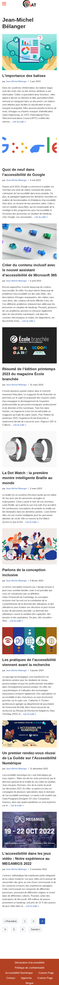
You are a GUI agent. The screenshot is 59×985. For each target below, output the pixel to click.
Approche (26, 978)
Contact (10, 978)
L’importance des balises (24, 76)
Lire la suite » (19, 121)
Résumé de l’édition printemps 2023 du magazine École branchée (28, 374)
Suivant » (35, 929)
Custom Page (46, 972)
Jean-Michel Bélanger (16, 81)
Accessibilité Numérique (19, 972)
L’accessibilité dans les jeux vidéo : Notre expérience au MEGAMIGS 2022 (26, 858)
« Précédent (10, 921)
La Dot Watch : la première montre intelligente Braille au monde (27, 478)
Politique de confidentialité (29, 967)
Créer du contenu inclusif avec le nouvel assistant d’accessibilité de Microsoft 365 (29, 270)
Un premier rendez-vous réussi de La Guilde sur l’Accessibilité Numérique (29, 758)
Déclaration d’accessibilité (29, 962)
